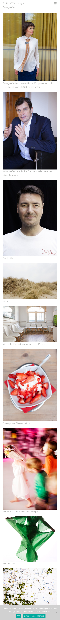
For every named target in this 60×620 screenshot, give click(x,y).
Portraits (8, 258)
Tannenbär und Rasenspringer (20, 511)
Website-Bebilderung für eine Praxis (24, 343)
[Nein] (56, 612)
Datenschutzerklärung (34, 616)
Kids (5, 300)
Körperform (9, 563)
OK (18, 616)
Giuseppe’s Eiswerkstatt (16, 423)
